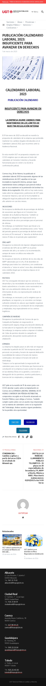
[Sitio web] (23, 518)
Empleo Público (13, 25)
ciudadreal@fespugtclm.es (15, 604)
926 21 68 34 (13, 602)
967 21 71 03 (12, 580)
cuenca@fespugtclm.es (14, 627)
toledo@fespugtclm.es (13, 672)
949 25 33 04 (13, 647)
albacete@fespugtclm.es (14, 583)
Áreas (19, 22)
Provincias (29, 22)
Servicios (27, 25)
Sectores (10, 22)
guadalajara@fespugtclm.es (15, 650)
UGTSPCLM (23, 513)
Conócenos (11, 28)
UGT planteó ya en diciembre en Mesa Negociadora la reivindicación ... (34, 552)
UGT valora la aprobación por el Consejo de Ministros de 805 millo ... (12, 550)
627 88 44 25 (13, 625)
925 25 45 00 (13, 670)
